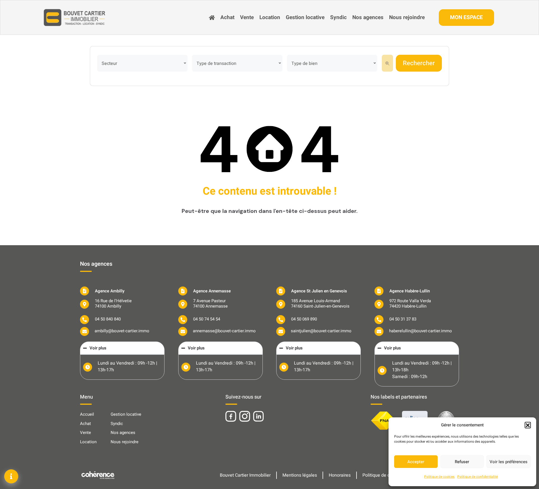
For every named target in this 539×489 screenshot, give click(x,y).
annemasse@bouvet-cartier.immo (224, 331)
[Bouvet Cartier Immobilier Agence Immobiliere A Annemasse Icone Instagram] (244, 416)
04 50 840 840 (108, 319)
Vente (247, 17)
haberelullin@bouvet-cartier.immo (420, 331)
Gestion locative (305, 17)
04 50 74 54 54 (206, 319)
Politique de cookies (439, 476)
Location (269, 17)
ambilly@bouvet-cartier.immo (122, 331)
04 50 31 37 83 (402, 319)
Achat (227, 17)
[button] (528, 425)
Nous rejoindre (407, 17)
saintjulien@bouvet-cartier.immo (321, 331)
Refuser (462, 462)
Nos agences (367, 17)
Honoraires (340, 475)
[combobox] (142, 63)
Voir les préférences (508, 462)
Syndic (338, 17)
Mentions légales (299, 475)
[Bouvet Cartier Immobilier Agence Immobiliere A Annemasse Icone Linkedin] (258, 416)
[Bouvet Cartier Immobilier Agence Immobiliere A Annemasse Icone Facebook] (230, 416)
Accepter (415, 462)
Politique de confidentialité (477, 476)
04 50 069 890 (304, 319)
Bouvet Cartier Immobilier (245, 475)
